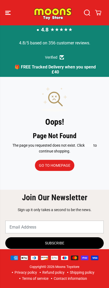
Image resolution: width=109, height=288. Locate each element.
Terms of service (35, 278)
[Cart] (98, 12)
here (89, 145)
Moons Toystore (67, 267)
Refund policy (53, 272)
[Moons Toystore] (53, 13)
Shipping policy (82, 272)
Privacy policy (26, 272)
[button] (8, 12)
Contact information (70, 278)
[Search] (87, 12)
